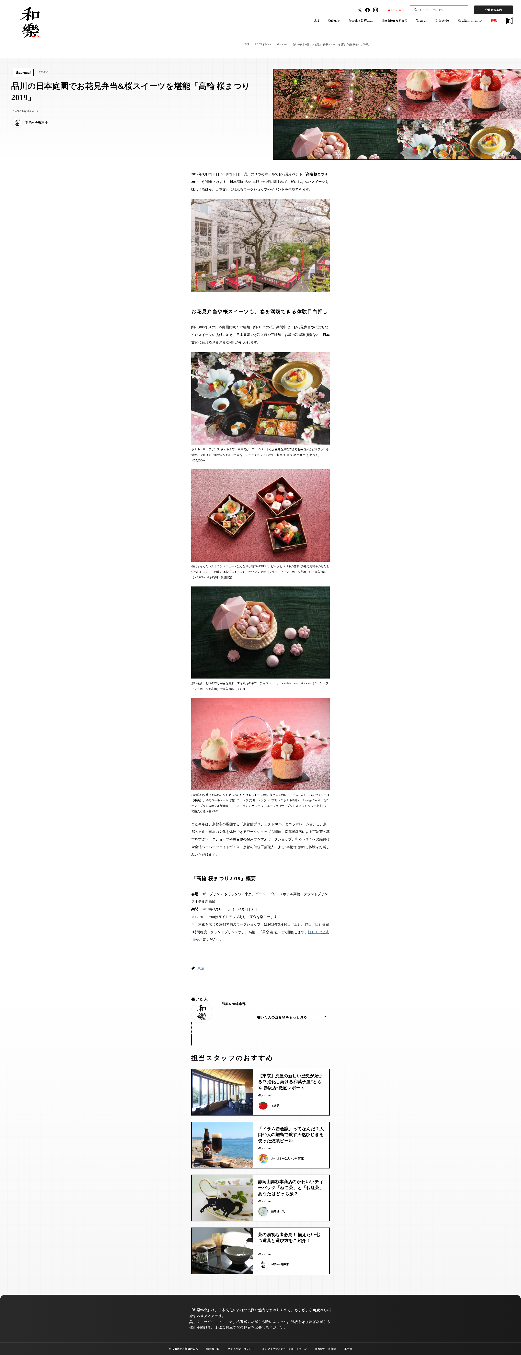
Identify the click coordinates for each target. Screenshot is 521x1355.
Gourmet (282, 44)
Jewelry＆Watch (361, 20)
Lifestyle (442, 20)
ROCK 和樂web (263, 44)
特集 (494, 20)
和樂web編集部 (234, 1004)
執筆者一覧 (212, 1349)
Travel (421, 20)
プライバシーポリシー (241, 1349)
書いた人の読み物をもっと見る (282, 1017)
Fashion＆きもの (394, 20)
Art (316, 20)
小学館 (348, 1349)
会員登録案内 (493, 10)
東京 (200, 968)
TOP (247, 44)
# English (396, 10)
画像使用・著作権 (325, 1349)
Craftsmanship (470, 20)
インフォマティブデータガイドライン (284, 1349)
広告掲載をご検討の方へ (183, 1349)
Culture (334, 20)
